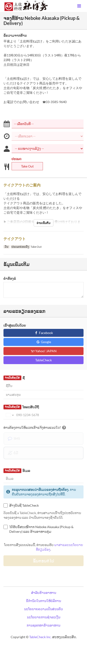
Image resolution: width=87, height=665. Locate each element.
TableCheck (43, 360)
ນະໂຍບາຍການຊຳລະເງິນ (43, 617)
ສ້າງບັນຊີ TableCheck (24, 505)
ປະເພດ (16, 159)
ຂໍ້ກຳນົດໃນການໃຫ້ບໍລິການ (43, 601)
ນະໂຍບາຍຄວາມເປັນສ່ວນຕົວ (43, 609)
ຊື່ (15, 378)
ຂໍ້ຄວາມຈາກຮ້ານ (15, 35)
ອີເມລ (17, 471)
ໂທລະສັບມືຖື (22, 407)
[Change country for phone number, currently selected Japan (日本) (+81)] (9, 415)
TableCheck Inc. (40, 637)
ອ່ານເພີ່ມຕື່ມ (43, 223)
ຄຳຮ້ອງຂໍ (9, 278)
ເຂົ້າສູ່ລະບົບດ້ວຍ (14, 325)
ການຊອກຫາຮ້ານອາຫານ (43, 625)
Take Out (27, 166)
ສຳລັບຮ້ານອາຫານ (43, 593)
